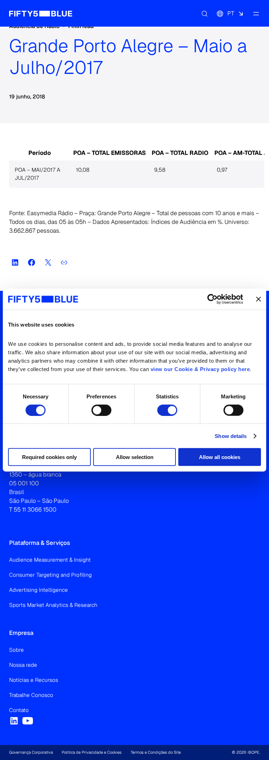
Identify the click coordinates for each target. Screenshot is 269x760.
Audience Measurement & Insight (50, 559)
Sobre (16, 649)
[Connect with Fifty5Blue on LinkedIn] (14, 721)
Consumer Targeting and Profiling (50, 574)
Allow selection (134, 457)
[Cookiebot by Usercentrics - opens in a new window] (212, 299)
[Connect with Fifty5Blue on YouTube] (27, 720)
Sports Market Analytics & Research (53, 605)
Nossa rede (23, 665)
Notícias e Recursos (33, 680)
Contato (19, 710)
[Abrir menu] (255, 13)
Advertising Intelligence (38, 590)
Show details (231, 436)
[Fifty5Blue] (40, 13)
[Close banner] (258, 298)
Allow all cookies (219, 457)
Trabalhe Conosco (31, 695)
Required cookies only (49, 457)
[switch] (101, 410)
